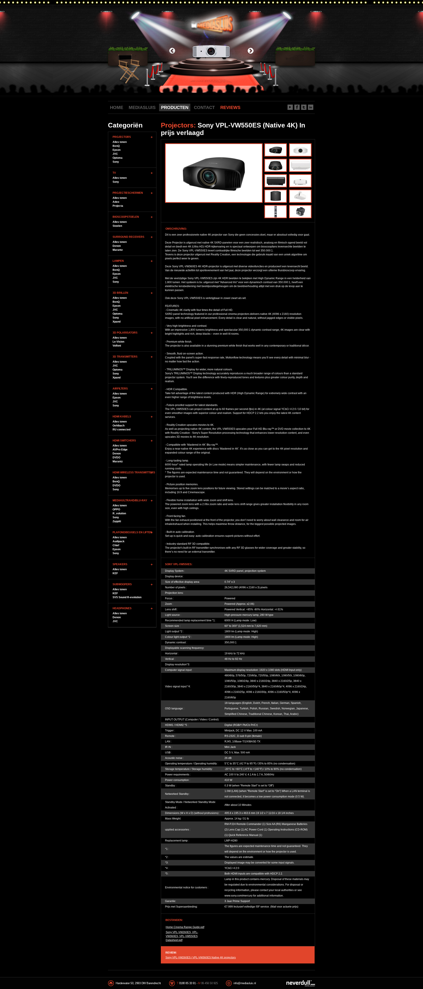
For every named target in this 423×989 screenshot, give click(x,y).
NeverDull (300, 983)
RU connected (121, 429)
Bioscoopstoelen (126, 216)
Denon (117, 245)
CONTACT (204, 107)
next (250, 51)
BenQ (116, 146)
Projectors (122, 136)
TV (114, 172)
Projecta (118, 205)
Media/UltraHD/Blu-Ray (130, 500)
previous (172, 51)
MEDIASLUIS (142, 107)
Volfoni (117, 345)
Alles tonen (120, 142)
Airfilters (120, 388)
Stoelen (117, 225)
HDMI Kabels (122, 416)
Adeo (116, 201)
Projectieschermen (128, 192)
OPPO (116, 509)
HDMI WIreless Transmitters (134, 472)
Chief (116, 545)
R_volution (119, 513)
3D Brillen (120, 292)
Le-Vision (118, 341)
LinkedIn (310, 107)
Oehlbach (118, 425)
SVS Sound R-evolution (127, 597)
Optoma (117, 157)
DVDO (116, 457)
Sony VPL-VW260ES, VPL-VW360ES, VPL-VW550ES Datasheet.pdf (182, 936)
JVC (115, 153)
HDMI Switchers (124, 440)
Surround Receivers (128, 236)
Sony (116, 161)
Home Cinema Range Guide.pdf (185, 927)
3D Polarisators (125, 332)
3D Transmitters (125, 356)
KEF (115, 573)
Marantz (118, 249)
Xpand (117, 321)
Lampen (118, 260)
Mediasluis (212, 23)
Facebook (297, 107)
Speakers (120, 564)
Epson (117, 149)
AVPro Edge (120, 449)
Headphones (122, 608)
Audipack (118, 541)
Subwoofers (122, 584)
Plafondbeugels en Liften (132, 532)
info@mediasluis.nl (245, 983)
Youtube (290, 107)
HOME (116, 107)
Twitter (303, 107)
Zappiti (117, 521)
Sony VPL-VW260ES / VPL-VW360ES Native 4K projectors (200, 957)
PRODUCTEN (174, 107)
